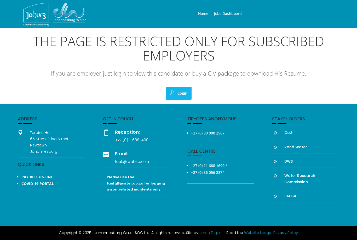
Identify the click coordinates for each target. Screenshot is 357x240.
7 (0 (123, 140)
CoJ (288, 132)
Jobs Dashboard (228, 14)
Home (203, 14)
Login (182, 93)
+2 (117, 140)
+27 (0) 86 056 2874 (207, 172)
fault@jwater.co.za (132, 161)
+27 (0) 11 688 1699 (207, 165)
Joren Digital (210, 232)
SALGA (290, 196)
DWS (288, 161)
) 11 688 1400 (137, 140)
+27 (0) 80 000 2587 (207, 133)
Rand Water (295, 147)
